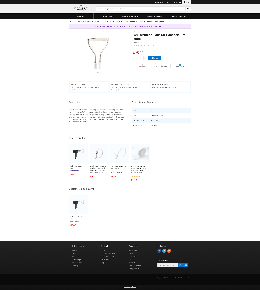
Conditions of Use (107, 256)
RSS (169, 251)
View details (158, 26)
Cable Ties (81, 16)
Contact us (155, 90)
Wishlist (132, 263)
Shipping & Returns (77, 90)
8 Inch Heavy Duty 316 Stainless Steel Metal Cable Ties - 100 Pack (98, 168)
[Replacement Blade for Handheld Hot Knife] (98, 58)
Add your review (149, 45)
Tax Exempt (76, 260)
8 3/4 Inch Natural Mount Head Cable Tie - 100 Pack (119, 168)
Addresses (133, 256)
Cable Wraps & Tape (130, 16)
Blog (102, 263)
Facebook (159, 251)
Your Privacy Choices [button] (130, 287)
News (74, 253)
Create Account (158, 2)
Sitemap (75, 266)
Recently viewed (135, 266)
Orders (131, 253)
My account (133, 250)
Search (74, 250)
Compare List (134, 269)
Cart (130, 260)
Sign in (168, 2)
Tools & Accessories (178, 16)
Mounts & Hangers (154, 16)
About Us (75, 256)
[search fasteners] (188, 9)
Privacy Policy (105, 260)
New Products (77, 263)
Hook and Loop (106, 16)
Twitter (164, 251)
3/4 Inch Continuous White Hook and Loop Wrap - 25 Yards (138, 168)
